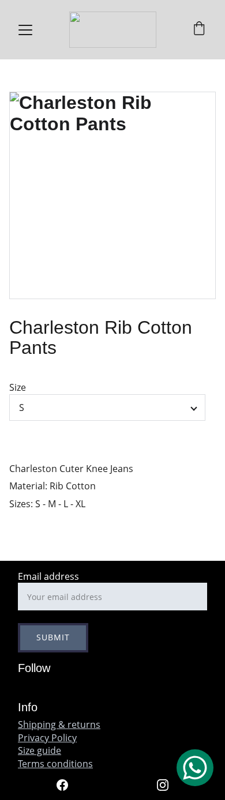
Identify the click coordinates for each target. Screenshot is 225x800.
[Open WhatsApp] (195, 767)
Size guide (39, 750)
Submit (53, 637)
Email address (48, 576)
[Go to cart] (199, 30)
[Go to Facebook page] (68, 785)
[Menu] (25, 30)
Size (17, 387)
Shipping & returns (59, 724)
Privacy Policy (47, 737)
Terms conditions (55, 763)
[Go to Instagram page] (162, 785)
